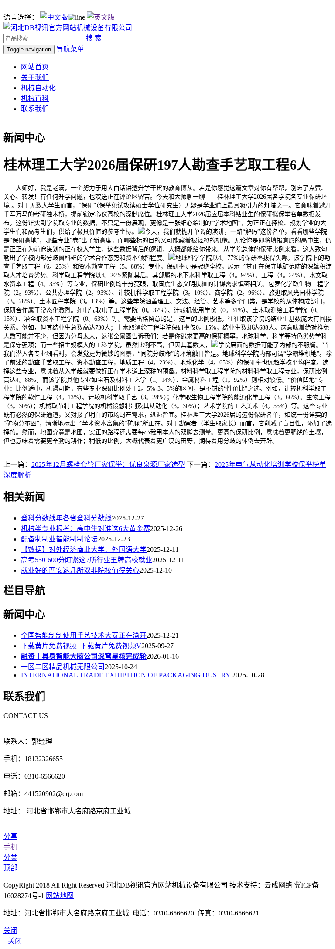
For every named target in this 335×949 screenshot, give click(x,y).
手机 (10, 846)
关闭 (15, 941)
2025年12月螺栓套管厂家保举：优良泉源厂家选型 (108, 464)
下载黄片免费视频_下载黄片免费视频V (81, 646)
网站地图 (60, 895)
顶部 (10, 867)
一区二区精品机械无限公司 (63, 666)
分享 (10, 836)
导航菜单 (70, 49)
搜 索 (94, 38)
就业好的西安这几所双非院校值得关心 (80, 570)
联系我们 (35, 108)
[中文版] (54, 17)
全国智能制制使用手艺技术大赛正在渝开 (84, 635)
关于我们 (35, 77)
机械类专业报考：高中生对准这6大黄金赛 (85, 528)
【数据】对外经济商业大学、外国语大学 (84, 549)
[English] (101, 17)
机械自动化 (38, 88)
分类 (10, 857)
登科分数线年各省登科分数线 (66, 518)
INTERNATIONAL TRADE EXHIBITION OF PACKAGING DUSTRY (126, 675)
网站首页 (35, 67)
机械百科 (35, 98)
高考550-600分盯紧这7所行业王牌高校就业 (86, 560)
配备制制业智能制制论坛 (59, 539)
